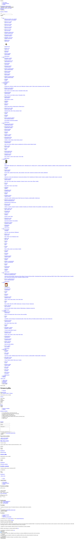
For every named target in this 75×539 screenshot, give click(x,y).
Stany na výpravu (18, 314)
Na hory (5, 362)
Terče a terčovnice (11, 232)
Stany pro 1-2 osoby (7, 22)
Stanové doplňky (7, 54)
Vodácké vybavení (7, 196)
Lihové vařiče (27, 172)
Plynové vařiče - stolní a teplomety (18, 172)
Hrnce (13, 323)
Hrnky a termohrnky (17, 181)
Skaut (3, 123)
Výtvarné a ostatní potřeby (8, 330)
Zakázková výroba (7, 154)
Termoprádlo (20, 90)
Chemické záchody (7, 339)
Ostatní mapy (32, 303)
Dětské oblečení (7, 97)
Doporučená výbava (7, 138)
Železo (5, 248)
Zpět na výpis (2, 378)
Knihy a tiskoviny (7, 306)
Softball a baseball (7, 256)
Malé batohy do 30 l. (13, 165)
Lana (14, 248)
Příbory (34, 181)
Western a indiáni (7, 365)
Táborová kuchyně (7, 321)
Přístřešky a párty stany (8, 38)
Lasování (5, 254)
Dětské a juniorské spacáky (8, 77)
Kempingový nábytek (7, 35)
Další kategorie (6, 56)
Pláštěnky (6, 188)
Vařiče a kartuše (7, 170)
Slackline (5, 251)
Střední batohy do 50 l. (20, 165)
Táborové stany (6, 312)
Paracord (14, 330)
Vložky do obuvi (35, 86)
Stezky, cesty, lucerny (7, 144)
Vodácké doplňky (38, 355)
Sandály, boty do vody (17, 86)
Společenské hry (7, 287)
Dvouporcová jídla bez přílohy (29, 276)
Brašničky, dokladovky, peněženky (50, 165)
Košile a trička (25, 90)
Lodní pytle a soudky (7, 355)
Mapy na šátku (6, 303)
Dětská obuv (23, 86)
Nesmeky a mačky (29, 86)
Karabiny (16, 248)
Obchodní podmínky (5, 3)
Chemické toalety (44, 206)
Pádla (22, 156)
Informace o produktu (5, 408)
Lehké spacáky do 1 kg (8, 61)
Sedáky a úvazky (10, 248)
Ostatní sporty (6, 267)
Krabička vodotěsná (4, 466)
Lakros (5, 241)
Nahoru (3, 478)
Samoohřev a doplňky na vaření (23, 277)
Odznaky (5, 132)
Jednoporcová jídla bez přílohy (9, 276)
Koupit (1, 404)
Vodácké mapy (19, 303)
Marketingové (4, 536)
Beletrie (32, 144)
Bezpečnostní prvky (7, 202)
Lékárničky (21, 206)
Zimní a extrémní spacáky (8, 69)
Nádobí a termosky (7, 179)
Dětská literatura (23, 308)
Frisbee (5, 264)
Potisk (14, 156)
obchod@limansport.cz (6, 501)
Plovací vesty (22, 355)
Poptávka (3, 409)
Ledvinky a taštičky (41, 165)
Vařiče (16, 323)
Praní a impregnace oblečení (9, 118)
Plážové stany (6, 41)
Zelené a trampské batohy (60, 165)
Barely (8, 323)
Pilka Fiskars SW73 (4, 440)
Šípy (7, 232)
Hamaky (5, 193)
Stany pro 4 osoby (7, 30)
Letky (11, 236)
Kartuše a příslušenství (44, 172)
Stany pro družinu (24, 314)
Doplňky (5, 80)
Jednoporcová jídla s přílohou (19, 276)
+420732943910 (5, 503)
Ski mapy (27, 303)
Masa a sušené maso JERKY (49, 276)
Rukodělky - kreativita (8, 328)
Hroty (18, 236)
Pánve (5, 323)
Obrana (52, 206)
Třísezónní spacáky (7, 66)
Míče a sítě (6, 239)
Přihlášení (6, 11)
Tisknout (1, 396)
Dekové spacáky (7, 72)
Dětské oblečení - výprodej (8, 99)
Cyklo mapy (24, 303)
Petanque (5, 259)
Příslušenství (17, 232)
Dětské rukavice (21, 106)
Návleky (5, 113)
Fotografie (4, 390)
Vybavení (4, 159)
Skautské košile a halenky (8, 124)
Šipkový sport (6, 234)
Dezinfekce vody (26, 206)
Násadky (8, 236)
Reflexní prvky (13, 202)
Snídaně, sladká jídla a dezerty (65, 276)
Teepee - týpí (6, 49)
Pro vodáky (6, 353)
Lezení (5, 247)
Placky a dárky (6, 146)
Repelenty (17, 206)
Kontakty (3, 4)
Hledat (2, 15)
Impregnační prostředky (14, 120)
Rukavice (6, 104)
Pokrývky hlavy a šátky (8, 109)
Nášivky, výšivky (7, 299)
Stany (3, 18)
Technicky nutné (4, 532)
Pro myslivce (6, 373)
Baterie (16, 185)
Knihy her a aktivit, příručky (9, 308)
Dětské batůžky (6, 165)
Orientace (6, 214)
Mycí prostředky (38, 206)
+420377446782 (5, 502)
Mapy (12, 216)
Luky (5, 232)
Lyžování (6, 351)
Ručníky (34, 206)
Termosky (22, 181)
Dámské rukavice (16, 106)
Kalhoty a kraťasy (15, 90)
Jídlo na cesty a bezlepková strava (9, 274)
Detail (1, 450)
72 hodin (5, 168)
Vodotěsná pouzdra (15, 355)
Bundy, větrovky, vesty (8, 90)
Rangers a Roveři (19, 139)
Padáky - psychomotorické (8, 262)
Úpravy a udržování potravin (9, 279)
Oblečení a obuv (5, 82)
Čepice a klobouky (16, 110)
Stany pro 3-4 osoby (7, 27)
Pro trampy (6, 370)
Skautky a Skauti (13, 139)
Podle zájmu (4, 349)
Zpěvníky (18, 308)
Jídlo (3, 272)
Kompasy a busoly (7, 216)
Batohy (5, 163)
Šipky (5, 236)
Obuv (5, 84)
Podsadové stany (7, 46)
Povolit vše (2, 531)
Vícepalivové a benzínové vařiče (35, 172)
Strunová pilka (3, 454)
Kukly (21, 110)
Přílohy (58, 276)
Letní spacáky (6, 64)
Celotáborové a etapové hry (30, 308)
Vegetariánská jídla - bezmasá (39, 276)
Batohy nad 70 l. (34, 165)
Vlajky (5, 149)
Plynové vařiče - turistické (8, 172)
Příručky (13, 144)
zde (18, 528)
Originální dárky (7, 289)
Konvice (26, 181)
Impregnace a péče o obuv (42, 86)
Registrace (2, 11)
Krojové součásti (7, 130)
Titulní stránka (4, 381)
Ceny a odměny (7, 346)
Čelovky (10, 185)
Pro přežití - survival (7, 358)
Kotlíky (12, 181)
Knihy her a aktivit (27, 144)
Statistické (3, 534)
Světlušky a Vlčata (7, 139)
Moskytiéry (6, 51)
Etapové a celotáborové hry (19, 144)
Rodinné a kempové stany (8, 33)
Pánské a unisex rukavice (8, 106)
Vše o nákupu (4, 2)
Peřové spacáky (7, 74)
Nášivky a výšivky (7, 135)
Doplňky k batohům (68, 165)
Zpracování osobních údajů (6, 516)
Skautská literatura (7, 142)
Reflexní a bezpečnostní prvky (9, 200)
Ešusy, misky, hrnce (7, 181)
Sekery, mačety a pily (7, 209)
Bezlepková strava (15, 277)
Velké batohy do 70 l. (28, 165)
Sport (3, 228)
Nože (5, 175)
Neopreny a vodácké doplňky (30, 355)
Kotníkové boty (6, 86)
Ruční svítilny (6, 185)
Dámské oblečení (7, 93)
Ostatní (3, 282)
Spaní (3, 57)
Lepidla (49, 206)
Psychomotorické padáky (19, 318)
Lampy (13, 185)
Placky (5, 156)
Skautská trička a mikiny (8, 127)
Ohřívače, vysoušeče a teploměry (9, 206)
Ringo (5, 244)
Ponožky (5, 116)
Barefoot (48, 86)
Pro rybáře (6, 367)
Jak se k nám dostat (3, 493)
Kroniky (34, 144)
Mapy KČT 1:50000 (13, 303)
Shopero (12, 520)
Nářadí (5, 325)
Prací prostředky (7, 120)
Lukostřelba (6, 230)
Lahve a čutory (30, 181)
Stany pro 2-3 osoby (7, 25)
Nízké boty (11, 86)
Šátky (12, 110)
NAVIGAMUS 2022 (7, 152)
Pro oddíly (4, 310)
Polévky (55, 276)
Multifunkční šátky (7, 110)
